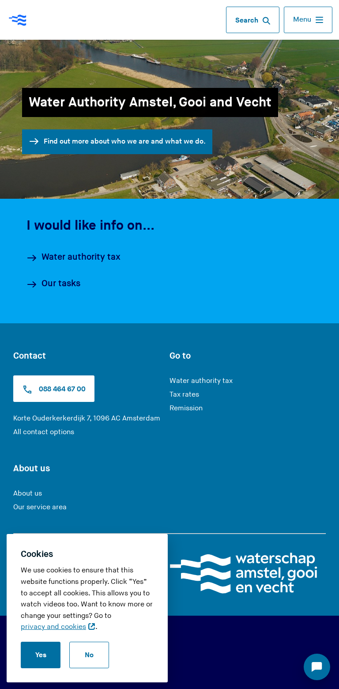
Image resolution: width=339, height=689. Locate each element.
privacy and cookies (53, 627)
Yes (40, 655)
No (89, 655)
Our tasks (60, 283)
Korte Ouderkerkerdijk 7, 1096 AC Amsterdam (86, 418)
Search (246, 20)
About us (27, 493)
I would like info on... (90, 226)
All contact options (43, 432)
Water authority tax (81, 257)
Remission (186, 408)
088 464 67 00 (61, 389)
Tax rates (184, 394)
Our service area (40, 507)
